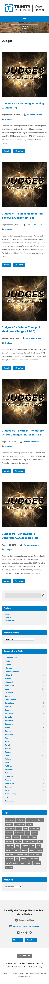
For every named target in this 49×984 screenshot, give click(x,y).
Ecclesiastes (10, 700)
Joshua (8, 748)
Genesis (8, 717)
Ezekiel (8, 710)
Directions (31, 940)
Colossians (9, 693)
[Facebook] (18, 932)
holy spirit (26, 837)
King (17, 846)
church (40, 820)
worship (9, 867)
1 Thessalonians (12, 672)
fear (25, 829)
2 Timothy (9, 686)
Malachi (8, 759)
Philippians (10, 773)
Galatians (9, 714)
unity (29, 863)
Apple (7, 615)
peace (24, 850)
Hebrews (9, 724)
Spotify (8, 618)
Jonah (7, 745)
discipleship (19, 824)
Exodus (8, 707)
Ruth (7, 790)
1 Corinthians (11, 658)
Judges (8, 119)
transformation (12, 863)
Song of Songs (11, 794)
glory (27, 833)
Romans (8, 787)
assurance (10, 820)
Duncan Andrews (34, 115)
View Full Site (24, 956)
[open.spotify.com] (31, 932)
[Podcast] (26, 932)
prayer (39, 850)
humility (9, 841)
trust (22, 863)
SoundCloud (10, 621)
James (8, 731)
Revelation (9, 783)
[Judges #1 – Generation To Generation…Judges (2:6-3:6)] (24, 525)
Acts (7, 689)
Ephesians (9, 703)
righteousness (35, 854)
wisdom (37, 863)
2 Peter (8, 679)
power (32, 850)
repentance (10, 854)
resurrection (22, 854)
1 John (7, 661)
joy (40, 841)
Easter (29, 824)
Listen (20, 151)
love (38, 846)
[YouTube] (22, 932)
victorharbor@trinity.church (26, 926)
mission (16, 850)
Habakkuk (9, 720)
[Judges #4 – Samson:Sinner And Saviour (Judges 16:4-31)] (24, 205)
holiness (16, 837)
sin (17, 859)
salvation (9, 859)
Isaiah (7, 728)
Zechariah (9, 801)
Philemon (9, 769)
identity (18, 841)
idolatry (26, 841)
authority (20, 820)
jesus (34, 841)
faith (19, 829)
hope (34, 837)
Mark (7, 762)
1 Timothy (9, 675)
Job (6, 738)
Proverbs (9, 776)
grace (8, 837)
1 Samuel (8, 668)
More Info (17, 940)
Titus (7, 797)
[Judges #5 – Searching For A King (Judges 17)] (24, 95)
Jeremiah (9, 735)
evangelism (10, 829)
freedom (9, 833)
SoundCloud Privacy (33, 967)
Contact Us (11, 963)
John (7, 741)
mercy (8, 850)
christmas (30, 820)
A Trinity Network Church (31, 963)
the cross (34, 859)
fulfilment (19, 833)
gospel (34, 833)
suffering (24, 859)
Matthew (9, 766)
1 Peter (8, 665)
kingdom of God (28, 846)
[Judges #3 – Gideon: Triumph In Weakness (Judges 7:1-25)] (24, 319)
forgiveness (34, 829)
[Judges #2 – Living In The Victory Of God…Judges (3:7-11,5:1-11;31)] (24, 422)
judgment (9, 846)
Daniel (7, 696)
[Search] (43, 595)
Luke (7, 755)
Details (7, 151)
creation (9, 824)
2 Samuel (9, 682)
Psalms (8, 780)
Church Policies (14, 967)
